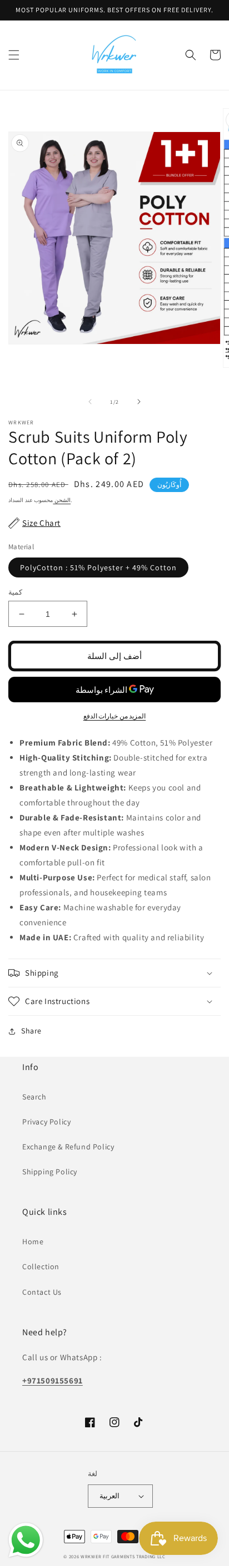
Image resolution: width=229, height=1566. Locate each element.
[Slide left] (90, 401)
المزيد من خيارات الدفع (114, 716)
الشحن (62, 500)
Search (34, 1097)
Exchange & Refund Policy (68, 1147)
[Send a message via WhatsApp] (26, 1540)
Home (32, 1241)
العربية (109, 1496)
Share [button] (31, 1031)
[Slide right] (139, 401)
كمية (15, 592)
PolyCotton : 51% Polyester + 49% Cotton (98, 567)
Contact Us (42, 1292)
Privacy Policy (46, 1122)
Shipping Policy (49, 1172)
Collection (40, 1266)
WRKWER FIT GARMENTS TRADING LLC (123, 1556)
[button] (14, 55)
